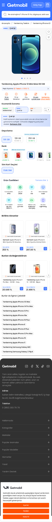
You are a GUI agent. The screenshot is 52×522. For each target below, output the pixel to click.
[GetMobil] (17, 5)
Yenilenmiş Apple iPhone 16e (15, 315)
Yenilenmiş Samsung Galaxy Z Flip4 (18, 351)
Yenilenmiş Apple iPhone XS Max (16, 302)
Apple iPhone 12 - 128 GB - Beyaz (36, 281)
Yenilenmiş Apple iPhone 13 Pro (16, 311)
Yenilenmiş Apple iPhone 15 (14, 338)
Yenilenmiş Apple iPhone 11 (14, 342)
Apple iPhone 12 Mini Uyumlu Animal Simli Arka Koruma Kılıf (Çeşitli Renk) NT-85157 (36, 241)
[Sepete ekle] (21, 248)
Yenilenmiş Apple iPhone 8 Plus (16, 329)
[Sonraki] (48, 235)
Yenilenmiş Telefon (21, 23)
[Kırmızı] (18, 155)
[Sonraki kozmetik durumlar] (48, 110)
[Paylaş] (48, 37)
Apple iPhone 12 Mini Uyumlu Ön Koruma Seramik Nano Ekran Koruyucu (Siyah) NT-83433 (12, 241)
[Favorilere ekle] (48, 32)
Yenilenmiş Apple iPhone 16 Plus (16, 320)
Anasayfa (6, 23)
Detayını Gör (15, 124)
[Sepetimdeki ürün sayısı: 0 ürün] (47, 5)
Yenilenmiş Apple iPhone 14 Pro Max (18, 306)
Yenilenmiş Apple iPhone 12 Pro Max (17, 333)
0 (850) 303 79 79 (11, 407)
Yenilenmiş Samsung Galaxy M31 (16, 347)
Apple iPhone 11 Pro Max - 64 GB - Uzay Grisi (12, 281)
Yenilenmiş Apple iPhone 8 (14, 324)
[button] (17, 139)
